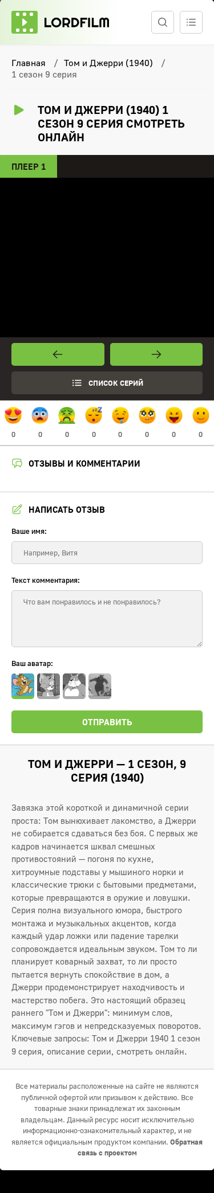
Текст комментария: (45, 580)
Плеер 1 (28, 166)
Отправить (107, 722)
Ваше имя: (29, 531)
